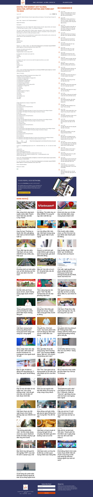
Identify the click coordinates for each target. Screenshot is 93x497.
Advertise (29, 493)
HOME (34, 2)
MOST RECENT (39, 2)
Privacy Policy (24, 493)
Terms (21, 493)
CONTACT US (52, 2)
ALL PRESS (46, 2)
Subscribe (47, 493)
